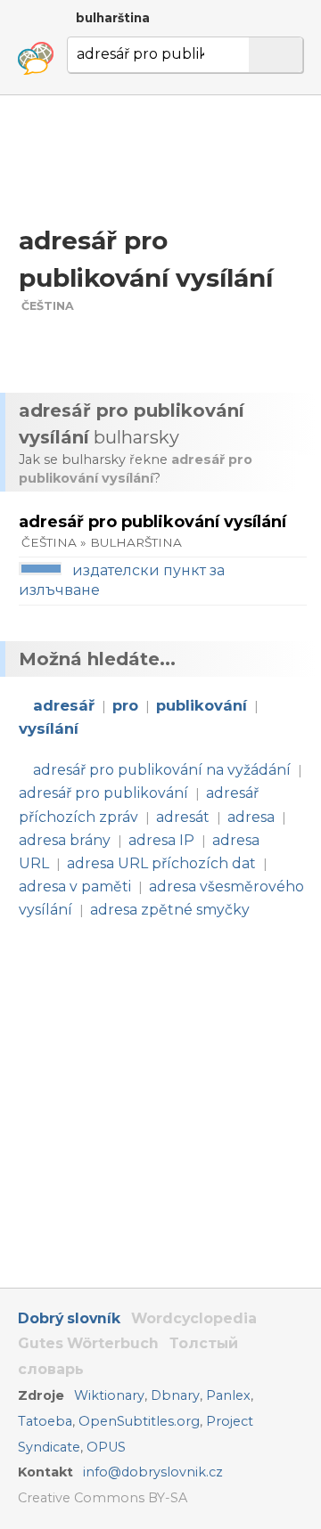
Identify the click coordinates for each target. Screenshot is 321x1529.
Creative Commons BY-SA (102, 1498)
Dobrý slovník (69, 1318)
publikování (201, 705)
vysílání (48, 728)
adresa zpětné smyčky (170, 909)
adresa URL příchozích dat (161, 863)
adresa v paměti (75, 886)
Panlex (228, 1395)
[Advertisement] (160, 159)
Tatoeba (45, 1421)
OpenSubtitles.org (139, 1421)
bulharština (113, 18)
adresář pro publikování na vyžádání (162, 769)
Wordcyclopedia (194, 1318)
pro (125, 705)
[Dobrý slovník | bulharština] (36, 59)
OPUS (106, 1447)
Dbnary (175, 1395)
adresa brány (65, 840)
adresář (64, 705)
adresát (183, 817)
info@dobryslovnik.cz (153, 1472)
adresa (251, 817)
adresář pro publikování (103, 793)
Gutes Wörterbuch (88, 1343)
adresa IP (161, 840)
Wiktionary (109, 1395)
